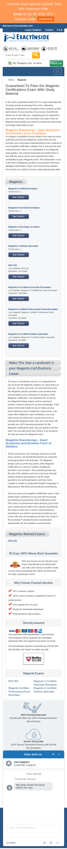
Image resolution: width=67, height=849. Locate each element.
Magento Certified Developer (23, 188)
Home (11, 80)
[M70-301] (18, 277)
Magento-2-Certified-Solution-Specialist (28, 334)
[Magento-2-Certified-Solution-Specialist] (18, 346)
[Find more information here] (33, 798)
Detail (32, 574)
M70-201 (12, 541)
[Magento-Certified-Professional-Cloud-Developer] (18, 323)
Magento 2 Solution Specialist (23, 246)
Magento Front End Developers (24, 208)
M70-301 (12, 265)
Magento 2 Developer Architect (24, 227)
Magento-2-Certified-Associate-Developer (29, 287)
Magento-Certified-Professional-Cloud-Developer (33, 309)
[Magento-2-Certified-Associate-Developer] (18, 299)
